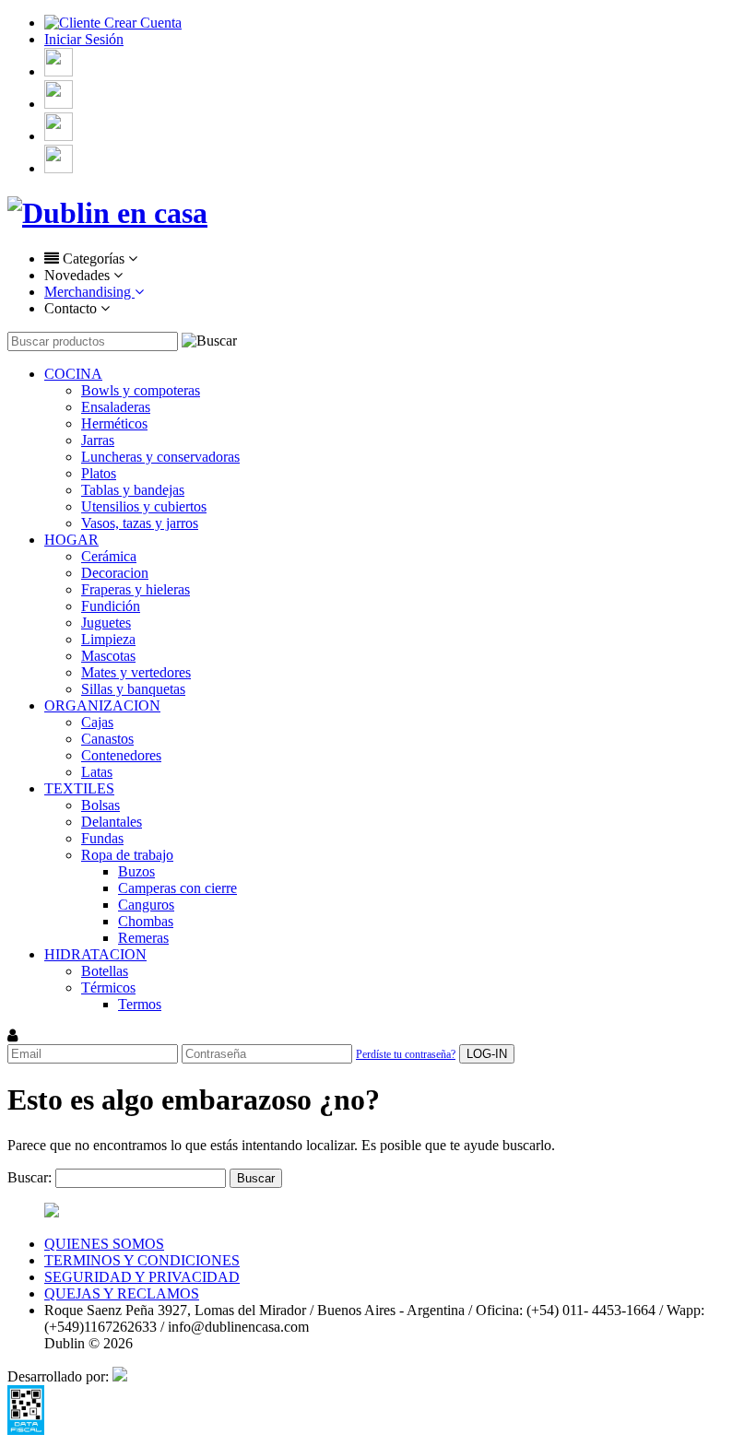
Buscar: (29, 1177)
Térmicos (108, 987)
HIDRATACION (95, 954)
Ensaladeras (115, 407)
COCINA (73, 374)
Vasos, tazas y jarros (139, 523)
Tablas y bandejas (132, 490)
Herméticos (114, 423)
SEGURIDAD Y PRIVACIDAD (142, 1277)
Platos (98, 473)
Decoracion (114, 573)
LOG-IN (487, 1054)
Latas (96, 772)
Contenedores (121, 755)
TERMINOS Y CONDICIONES (142, 1260)
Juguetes (106, 622)
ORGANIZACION (102, 705)
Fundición (110, 606)
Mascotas (108, 656)
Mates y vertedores (136, 672)
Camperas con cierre (177, 888)
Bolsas (100, 805)
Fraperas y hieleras (135, 589)
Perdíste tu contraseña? (405, 1054)
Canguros (146, 904)
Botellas (104, 971)
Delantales (111, 821)
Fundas (102, 838)
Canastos (107, 739)
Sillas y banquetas (133, 689)
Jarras (97, 440)
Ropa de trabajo (127, 855)
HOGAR (71, 539)
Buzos (136, 871)
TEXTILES (79, 788)
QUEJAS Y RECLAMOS (121, 1293)
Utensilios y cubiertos (144, 506)
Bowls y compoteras (140, 390)
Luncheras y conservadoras (160, 456)
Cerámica (108, 556)
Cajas (97, 722)
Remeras (143, 938)
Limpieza (108, 639)
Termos (139, 1004)
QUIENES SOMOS (104, 1244)
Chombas (145, 921)
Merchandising (89, 292)
